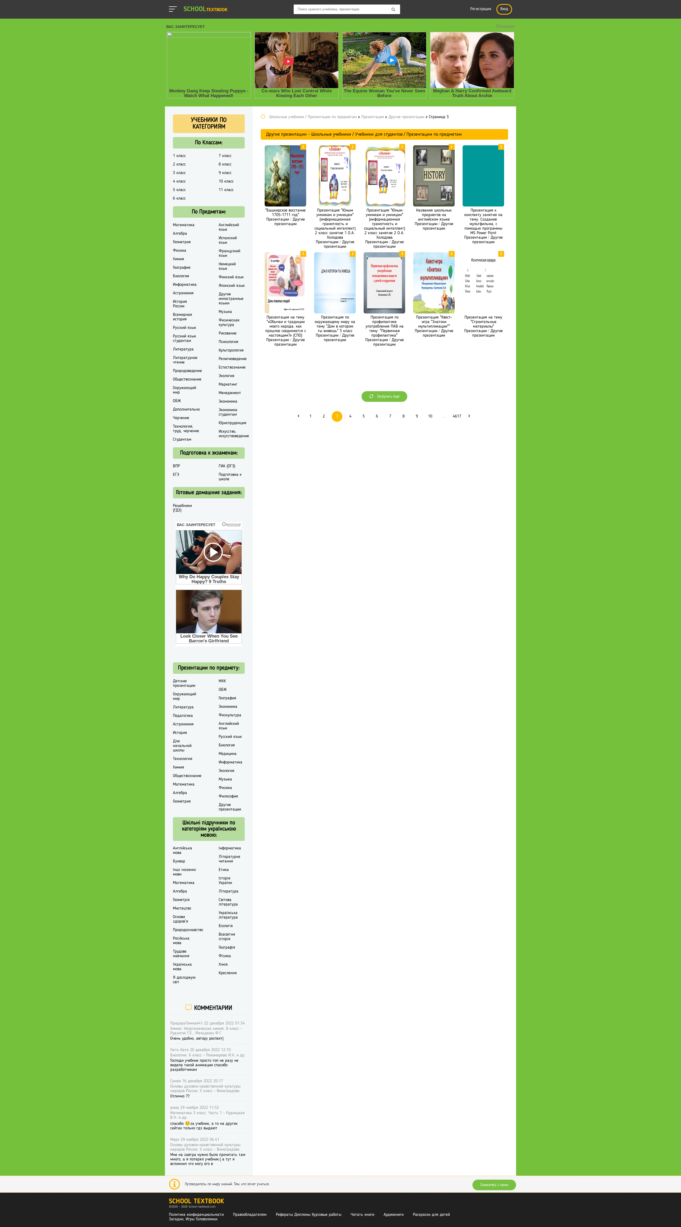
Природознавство (188, 930)
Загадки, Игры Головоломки (193, 1219)
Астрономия (183, 293)
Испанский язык (228, 240)
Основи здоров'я (180, 919)
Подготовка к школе (230, 477)
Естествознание (232, 367)
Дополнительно (186, 409)
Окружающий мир (184, 390)
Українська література (228, 915)
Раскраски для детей (431, 1215)
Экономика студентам (228, 412)
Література (228, 891)
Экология (226, 376)
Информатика (185, 285)
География (181, 268)
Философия (228, 796)
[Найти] (393, 10)
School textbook (196, 1201)
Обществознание (187, 379)
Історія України (225, 880)
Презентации (277, 219)
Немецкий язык (227, 266)
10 (430, 416)
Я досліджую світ (184, 980)
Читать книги (362, 1215)
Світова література (228, 902)
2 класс (179, 164)
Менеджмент (230, 393)
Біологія (226, 926)
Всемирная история (182, 317)
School (205, 9)
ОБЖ (177, 401)
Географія (227, 947)
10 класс (226, 181)
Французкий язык (229, 253)
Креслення (228, 973)
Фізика (225, 956)
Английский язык (229, 227)
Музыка (225, 312)
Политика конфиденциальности (196, 1215)
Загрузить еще (387, 396)
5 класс (179, 190)
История (180, 733)
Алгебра (180, 234)
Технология (182, 759)
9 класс (225, 173)
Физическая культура (229, 322)
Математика (183, 225)
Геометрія (181, 900)
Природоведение (187, 371)
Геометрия (182, 242)
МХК (222, 681)
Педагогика (183, 716)
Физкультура (230, 715)
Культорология (231, 350)
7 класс (225, 156)
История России (180, 304)
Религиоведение (233, 359)
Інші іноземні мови (184, 872)
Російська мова (181, 940)
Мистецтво (182, 908)
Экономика (228, 401)
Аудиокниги (394, 1215)
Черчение (181, 418)
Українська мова (182, 966)
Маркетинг (228, 384)
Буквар (179, 861)
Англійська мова (182, 850)
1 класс (179, 156)
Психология (228, 342)
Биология (181, 276)
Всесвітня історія (227, 936)
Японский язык (232, 286)
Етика (224, 870)
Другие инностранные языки (231, 298)
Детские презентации (184, 683)
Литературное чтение (185, 360)
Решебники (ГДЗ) (182, 508)
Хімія (223, 964)
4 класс (179, 181)
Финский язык (231, 277)
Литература (183, 349)
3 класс (179, 173)
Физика (179, 251)
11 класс (226, 190)
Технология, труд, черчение (186, 428)
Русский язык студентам (184, 338)
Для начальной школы (182, 746)
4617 (457, 416)
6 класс (179, 198)
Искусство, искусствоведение (234, 433)
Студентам (182, 439)
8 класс (225, 164)
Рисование (227, 333)
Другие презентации (289, 221)
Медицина (227, 754)
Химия (178, 259)
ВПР (176, 466)
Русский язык (184, 328)
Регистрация (480, 9)
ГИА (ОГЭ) (227, 466)
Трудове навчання (181, 953)
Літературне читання (229, 859)
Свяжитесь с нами (494, 1185)
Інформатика (230, 848)
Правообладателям (250, 1215)
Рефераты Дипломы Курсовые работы (308, 1215)
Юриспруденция (232, 423)
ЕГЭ (176, 475)
